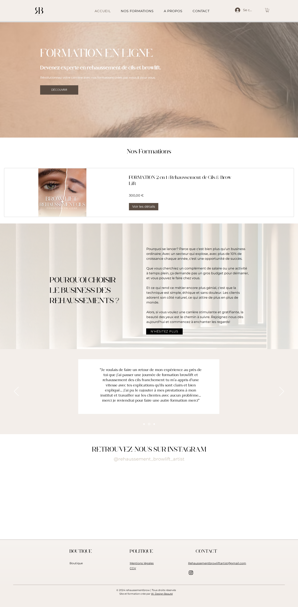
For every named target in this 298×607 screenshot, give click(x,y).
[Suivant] (281, 391)
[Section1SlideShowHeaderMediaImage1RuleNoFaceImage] (144, 424)
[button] (267, 10)
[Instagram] (191, 572)
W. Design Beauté (162, 593)
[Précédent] (16, 391)
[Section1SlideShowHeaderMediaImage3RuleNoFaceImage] (154, 424)
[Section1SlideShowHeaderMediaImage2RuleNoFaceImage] (148, 424)
